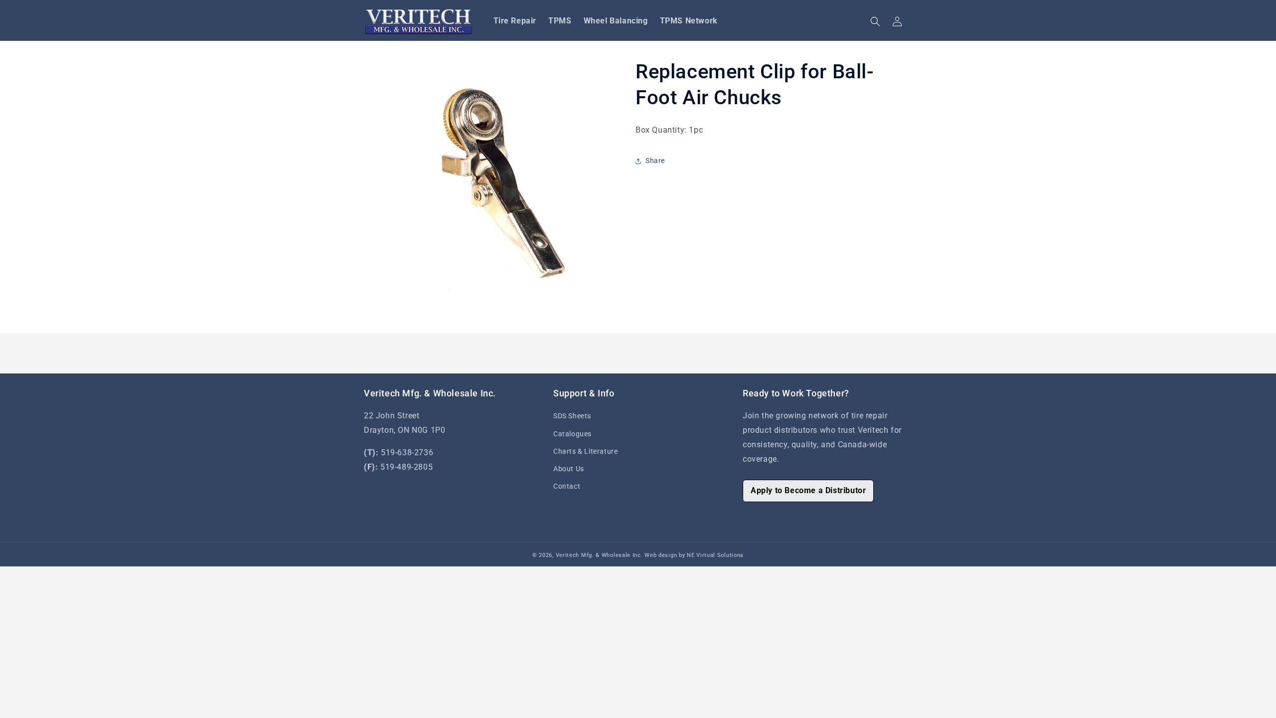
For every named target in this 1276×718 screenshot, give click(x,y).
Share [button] (655, 161)
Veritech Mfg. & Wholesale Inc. (599, 555)
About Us (568, 469)
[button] (875, 21)
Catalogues (572, 434)
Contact (566, 486)
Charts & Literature (585, 451)
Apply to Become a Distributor (808, 490)
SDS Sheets (572, 416)
